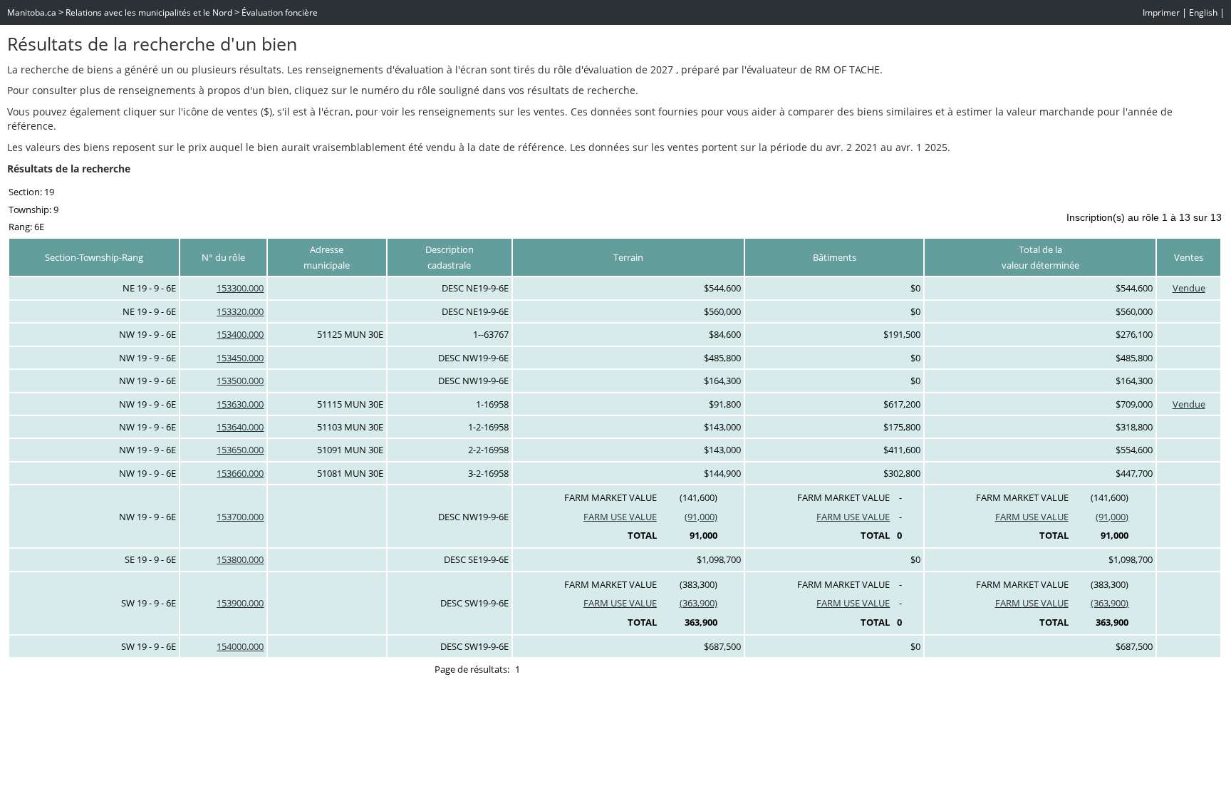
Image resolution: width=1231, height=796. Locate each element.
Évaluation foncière (279, 12)
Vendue (1189, 287)
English (1203, 12)
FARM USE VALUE (620, 516)
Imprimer (1161, 12)
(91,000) (701, 516)
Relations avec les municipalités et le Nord (149, 12)
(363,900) (698, 602)
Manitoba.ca (31, 12)
